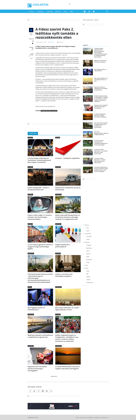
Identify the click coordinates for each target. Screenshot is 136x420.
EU (45, 110)
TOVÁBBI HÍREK (33, 133)
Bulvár (57, 137)
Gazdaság (50, 11)
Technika (89, 236)
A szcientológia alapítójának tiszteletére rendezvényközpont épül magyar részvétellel (39, 160)
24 (66, 55)
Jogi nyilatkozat (90, 417)
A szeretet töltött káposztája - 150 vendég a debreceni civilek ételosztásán (101, 151)
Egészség (58, 224)
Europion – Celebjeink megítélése (67, 158)
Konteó (88, 279)
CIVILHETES (40, 5)
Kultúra (31, 11)
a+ (32, 58)
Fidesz (42, 110)
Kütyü (29, 287)
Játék (87, 256)
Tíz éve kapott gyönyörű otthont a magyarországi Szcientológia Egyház (40, 247)
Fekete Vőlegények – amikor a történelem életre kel (38, 189)
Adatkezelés (97, 417)
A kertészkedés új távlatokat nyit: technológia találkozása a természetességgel (101, 143)
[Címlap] (29, 5)
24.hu (37, 106)
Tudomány (40, 11)
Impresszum (82, 417)
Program (88, 245)
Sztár (87, 271)
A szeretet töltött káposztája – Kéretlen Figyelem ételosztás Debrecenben (99, 160)
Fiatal (65, 11)
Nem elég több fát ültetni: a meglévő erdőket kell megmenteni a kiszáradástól (101, 125)
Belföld (30, 224)
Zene (87, 231)
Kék (87, 274)
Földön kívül (89, 282)
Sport (87, 251)
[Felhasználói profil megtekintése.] (31, 30)
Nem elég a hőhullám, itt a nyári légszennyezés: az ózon (67, 309)
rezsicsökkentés (53, 110)
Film (87, 228)
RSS (107, 417)
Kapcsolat (103, 417)
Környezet (30, 253)
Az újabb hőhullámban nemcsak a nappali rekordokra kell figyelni (67, 368)
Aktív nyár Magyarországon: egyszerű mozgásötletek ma (101, 133)
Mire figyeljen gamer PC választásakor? (36, 309)
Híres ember (31, 34)
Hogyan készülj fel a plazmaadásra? (62, 246)
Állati (87, 262)
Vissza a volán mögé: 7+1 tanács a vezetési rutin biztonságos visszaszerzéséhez (40, 217)
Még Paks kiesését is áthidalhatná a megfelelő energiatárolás (40, 336)
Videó (71, 11)
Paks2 (48, 110)
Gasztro (88, 254)
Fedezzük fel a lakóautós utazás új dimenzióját (67, 189)
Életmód (57, 11)
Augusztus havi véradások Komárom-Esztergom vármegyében (37, 369)
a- (30, 58)
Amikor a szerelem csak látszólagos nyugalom (64, 275)
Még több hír (54, 376)
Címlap (77, 417)
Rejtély (88, 277)
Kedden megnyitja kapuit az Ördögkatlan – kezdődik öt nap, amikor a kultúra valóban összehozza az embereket (66, 338)
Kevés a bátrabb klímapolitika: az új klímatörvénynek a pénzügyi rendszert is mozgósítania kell (67, 217)
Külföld (30, 137)
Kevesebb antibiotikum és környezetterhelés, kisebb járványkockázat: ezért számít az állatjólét (101, 169)
